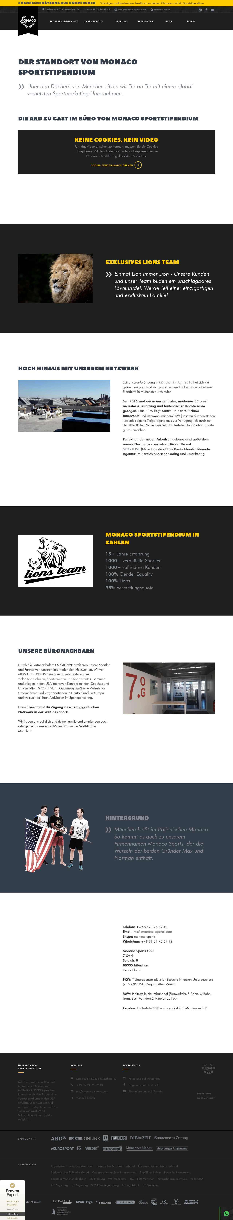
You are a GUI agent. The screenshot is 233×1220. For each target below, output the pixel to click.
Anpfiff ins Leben (150, 1172)
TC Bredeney (150, 1185)
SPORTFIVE (131, 449)
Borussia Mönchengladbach (68, 1179)
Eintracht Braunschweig (172, 1179)
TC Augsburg (79, 1185)
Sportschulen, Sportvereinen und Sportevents (58, 679)
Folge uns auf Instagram (144, 1078)
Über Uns (121, 21)
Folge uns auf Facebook (144, 1085)
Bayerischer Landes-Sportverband (72, 1166)
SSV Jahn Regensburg (105, 1185)
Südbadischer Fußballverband (70, 1172)
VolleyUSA (196, 1179)
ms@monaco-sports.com (132, 9)
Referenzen (145, 21)
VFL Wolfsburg (117, 1179)
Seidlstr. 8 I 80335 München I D (96, 1078)
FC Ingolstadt (130, 1185)
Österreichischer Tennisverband (158, 1166)
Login (191, 21)
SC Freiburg (97, 1179)
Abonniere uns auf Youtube (146, 1091)
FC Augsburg (59, 1185)
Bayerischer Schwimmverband (116, 1166)
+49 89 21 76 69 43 (89, 1085)
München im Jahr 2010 (175, 382)
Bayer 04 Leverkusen (177, 1172)
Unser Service (93, 21)
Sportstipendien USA (64, 21)
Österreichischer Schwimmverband (114, 1172)
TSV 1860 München (142, 1179)
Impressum (204, 1093)
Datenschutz (206, 1098)
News (168, 21)
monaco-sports (85, 1098)
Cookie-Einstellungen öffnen (112, 165)
